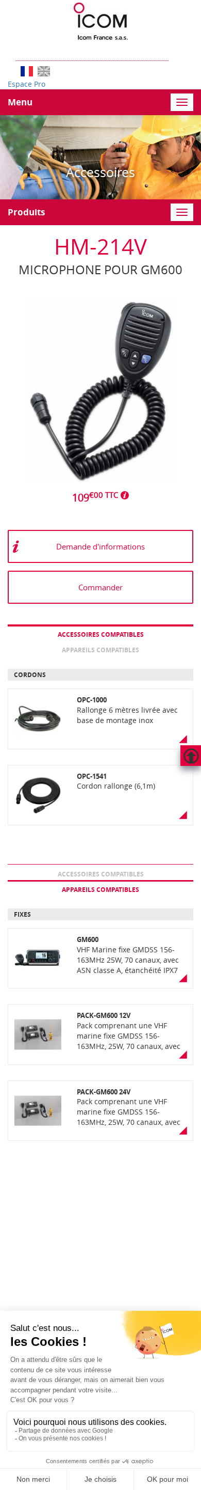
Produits (26, 212)
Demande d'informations (100, 546)
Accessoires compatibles (101, 634)
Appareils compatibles (100, 650)
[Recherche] (174, 50)
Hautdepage (190, 755)
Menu (20, 102)
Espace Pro (26, 84)
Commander (100, 587)
